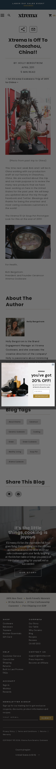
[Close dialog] (53, 364)
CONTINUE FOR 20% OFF (41, 396)
